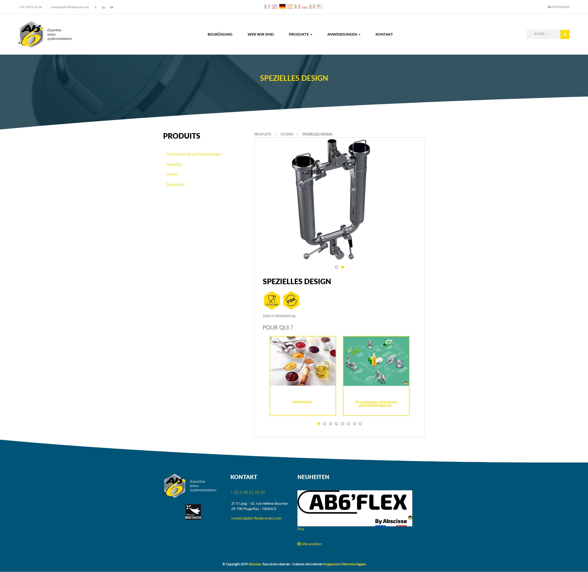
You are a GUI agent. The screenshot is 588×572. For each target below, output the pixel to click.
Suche (565, 34)
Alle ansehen (311, 544)
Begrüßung (220, 34)
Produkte (299, 34)
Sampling (174, 164)
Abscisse (255, 564)
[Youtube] (111, 7)
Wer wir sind (261, 34)
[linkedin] (103, 7)
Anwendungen (342, 34)
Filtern (287, 134)
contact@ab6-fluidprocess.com (70, 7)
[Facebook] (95, 7)
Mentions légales (354, 564)
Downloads (560, 7)
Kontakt (384, 34)
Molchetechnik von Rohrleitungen (194, 154)
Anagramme (331, 564)
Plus (300, 529)
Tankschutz (175, 184)
